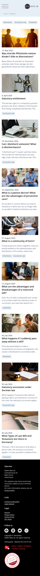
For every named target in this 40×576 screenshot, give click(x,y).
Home (6, 14)
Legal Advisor (9, 504)
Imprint (7, 512)
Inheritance (7, 22)
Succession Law (20, 22)
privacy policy (9, 490)
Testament (33, 22)
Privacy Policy (9, 515)
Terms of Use (9, 517)
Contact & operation (11, 502)
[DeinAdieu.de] (31, 6)
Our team (8, 519)
